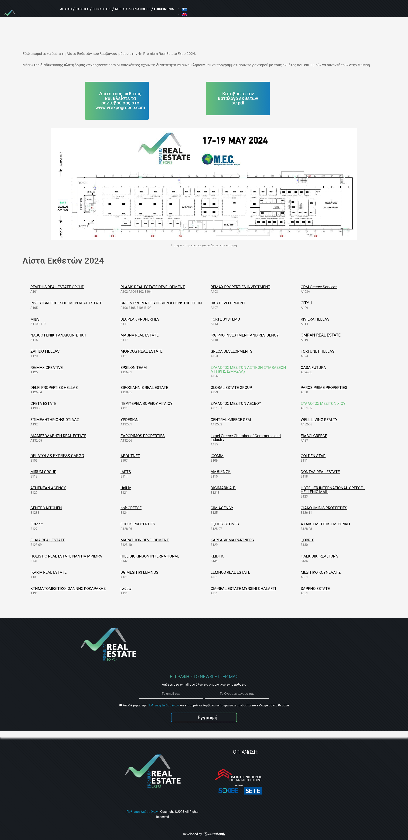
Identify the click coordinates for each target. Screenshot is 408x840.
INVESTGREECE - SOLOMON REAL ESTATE (66, 303)
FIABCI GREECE (314, 436)
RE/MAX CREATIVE (46, 367)
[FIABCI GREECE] (298, 435)
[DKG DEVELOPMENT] (208, 303)
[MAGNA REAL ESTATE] (117, 335)
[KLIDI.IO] (208, 556)
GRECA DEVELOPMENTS (231, 351)
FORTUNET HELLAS (317, 351)
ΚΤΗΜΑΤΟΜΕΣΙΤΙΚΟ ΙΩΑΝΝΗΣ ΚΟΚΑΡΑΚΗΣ (68, 588)
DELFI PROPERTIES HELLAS (54, 387)
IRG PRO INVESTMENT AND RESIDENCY (245, 335)
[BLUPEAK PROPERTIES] (117, 319)
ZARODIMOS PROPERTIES (142, 436)
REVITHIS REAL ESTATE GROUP (57, 287)
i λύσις (126, 588)
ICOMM (217, 456)
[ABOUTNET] (117, 455)
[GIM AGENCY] (208, 507)
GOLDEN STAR (313, 456)
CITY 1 (306, 303)
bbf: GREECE (131, 508)
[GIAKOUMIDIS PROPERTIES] (298, 507)
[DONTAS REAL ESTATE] (298, 471)
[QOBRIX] (298, 540)
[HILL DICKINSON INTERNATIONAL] (117, 556)
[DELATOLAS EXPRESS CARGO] (27, 455)
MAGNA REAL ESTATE (139, 335)
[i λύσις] (117, 588)
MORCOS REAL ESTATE (141, 351)
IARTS (125, 471)
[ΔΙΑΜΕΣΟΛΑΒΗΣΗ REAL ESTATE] (27, 435)
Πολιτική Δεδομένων (163, 705)
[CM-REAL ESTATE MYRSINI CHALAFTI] (208, 588)
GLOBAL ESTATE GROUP (231, 387)
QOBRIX (307, 540)
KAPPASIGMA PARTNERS (232, 540)
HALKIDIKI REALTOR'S (319, 556)
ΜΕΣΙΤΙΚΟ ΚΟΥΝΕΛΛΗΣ (321, 572)
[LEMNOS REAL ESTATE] (208, 572)
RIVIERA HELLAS (315, 319)
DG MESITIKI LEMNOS (139, 572)
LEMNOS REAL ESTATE (230, 572)
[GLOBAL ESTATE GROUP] (208, 387)
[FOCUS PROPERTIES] (117, 524)
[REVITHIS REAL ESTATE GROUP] (27, 286)
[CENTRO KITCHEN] (27, 507)
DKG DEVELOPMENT (228, 303)
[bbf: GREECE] (117, 507)
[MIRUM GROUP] (27, 471)
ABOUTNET (130, 456)
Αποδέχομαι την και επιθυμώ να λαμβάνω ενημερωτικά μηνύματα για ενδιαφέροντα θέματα (206, 705)
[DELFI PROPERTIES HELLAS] (27, 387)
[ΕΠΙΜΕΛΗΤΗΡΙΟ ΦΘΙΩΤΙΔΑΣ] (27, 419)
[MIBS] (27, 319)
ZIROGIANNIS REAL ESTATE (144, 387)
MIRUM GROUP (43, 471)
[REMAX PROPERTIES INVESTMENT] (208, 286)
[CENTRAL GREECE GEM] (208, 419)
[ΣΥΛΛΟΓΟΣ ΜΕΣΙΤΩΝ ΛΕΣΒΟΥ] (208, 403)
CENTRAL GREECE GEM (231, 419)
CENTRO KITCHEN (46, 508)
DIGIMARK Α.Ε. (223, 488)
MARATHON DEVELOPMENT (144, 540)
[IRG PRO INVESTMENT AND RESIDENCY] (208, 335)
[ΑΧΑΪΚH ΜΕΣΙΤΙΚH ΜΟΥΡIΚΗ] (298, 524)
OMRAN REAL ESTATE (321, 335)
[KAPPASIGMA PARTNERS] (208, 540)
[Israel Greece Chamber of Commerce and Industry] (208, 435)
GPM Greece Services (319, 287)
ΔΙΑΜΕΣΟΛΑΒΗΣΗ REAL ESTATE (58, 436)
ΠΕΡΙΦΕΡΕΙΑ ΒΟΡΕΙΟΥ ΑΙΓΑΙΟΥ (146, 403)
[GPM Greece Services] (298, 286)
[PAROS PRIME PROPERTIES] (298, 387)
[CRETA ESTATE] (27, 403)
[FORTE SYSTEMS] (208, 319)
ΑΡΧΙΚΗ (66, 9)
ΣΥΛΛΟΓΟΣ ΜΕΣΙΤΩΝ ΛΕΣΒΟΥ (236, 403)
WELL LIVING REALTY (319, 419)
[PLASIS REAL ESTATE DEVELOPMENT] (117, 286)
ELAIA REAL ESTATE (47, 540)
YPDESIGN (129, 419)
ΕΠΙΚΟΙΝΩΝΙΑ (164, 9)
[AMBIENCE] (208, 471)
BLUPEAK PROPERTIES (139, 319)
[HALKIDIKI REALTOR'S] (298, 556)
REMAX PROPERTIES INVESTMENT (240, 287)
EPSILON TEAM (133, 367)
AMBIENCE (221, 471)
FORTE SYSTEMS (225, 319)
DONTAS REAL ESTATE (320, 471)
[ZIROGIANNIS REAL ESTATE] (117, 387)
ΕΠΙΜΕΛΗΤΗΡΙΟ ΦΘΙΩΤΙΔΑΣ (54, 419)
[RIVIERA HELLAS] (298, 319)
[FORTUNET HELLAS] (298, 351)
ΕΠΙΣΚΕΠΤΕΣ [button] (102, 9)
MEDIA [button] (120, 9)
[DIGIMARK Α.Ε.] (208, 487)
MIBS (35, 319)
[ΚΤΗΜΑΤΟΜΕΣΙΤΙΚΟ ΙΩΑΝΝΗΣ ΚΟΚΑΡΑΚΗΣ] (27, 588)
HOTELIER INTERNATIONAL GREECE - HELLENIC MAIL (333, 490)
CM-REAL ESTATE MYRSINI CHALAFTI (243, 588)
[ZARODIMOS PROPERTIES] (117, 435)
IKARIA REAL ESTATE (48, 572)
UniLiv (125, 488)
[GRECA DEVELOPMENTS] (208, 351)
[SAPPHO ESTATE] (298, 588)
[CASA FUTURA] (298, 367)
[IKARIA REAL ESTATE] (27, 572)
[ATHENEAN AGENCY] (27, 487)
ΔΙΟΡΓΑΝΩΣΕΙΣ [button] (139, 9)
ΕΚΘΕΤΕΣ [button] (82, 9)
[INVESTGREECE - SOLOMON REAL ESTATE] (27, 303)
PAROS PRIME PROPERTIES (324, 387)
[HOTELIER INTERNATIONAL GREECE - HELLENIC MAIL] (298, 487)
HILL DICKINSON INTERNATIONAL (149, 556)
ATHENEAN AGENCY (48, 488)
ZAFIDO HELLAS (45, 351)
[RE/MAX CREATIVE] (27, 367)
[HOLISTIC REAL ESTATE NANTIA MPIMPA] (27, 556)
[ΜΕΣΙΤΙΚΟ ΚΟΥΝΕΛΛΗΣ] (298, 572)
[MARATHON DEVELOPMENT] (117, 540)
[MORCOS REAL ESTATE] (117, 351)
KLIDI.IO (217, 556)
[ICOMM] (208, 455)
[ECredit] (27, 524)
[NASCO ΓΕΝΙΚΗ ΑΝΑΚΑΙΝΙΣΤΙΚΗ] (27, 335)
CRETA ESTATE (43, 403)
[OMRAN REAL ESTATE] (298, 335)
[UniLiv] (117, 487)
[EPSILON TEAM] (117, 367)
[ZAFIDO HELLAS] (27, 351)
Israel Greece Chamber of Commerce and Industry (246, 438)
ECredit (36, 524)
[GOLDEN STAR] (298, 455)
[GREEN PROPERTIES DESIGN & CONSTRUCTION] (117, 303)
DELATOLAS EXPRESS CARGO (57, 455)
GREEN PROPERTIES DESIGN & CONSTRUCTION (161, 303)
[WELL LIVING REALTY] (298, 419)
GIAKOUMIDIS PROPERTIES (324, 508)
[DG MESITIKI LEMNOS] (117, 572)
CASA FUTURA (313, 367)
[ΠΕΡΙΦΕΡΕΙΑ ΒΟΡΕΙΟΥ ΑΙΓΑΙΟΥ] (117, 403)
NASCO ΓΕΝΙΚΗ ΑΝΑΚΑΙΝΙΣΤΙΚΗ (58, 335)
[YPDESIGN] (117, 419)
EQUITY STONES (225, 524)
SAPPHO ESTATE (315, 588)
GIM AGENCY (222, 508)
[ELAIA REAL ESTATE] (27, 540)
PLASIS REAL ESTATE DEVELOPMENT (152, 287)
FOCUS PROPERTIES (137, 524)
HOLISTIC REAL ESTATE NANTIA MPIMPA (66, 556)
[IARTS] (117, 471)
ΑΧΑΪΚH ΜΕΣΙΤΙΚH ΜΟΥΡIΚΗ (325, 524)
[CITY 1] (298, 303)
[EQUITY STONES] (208, 524)
